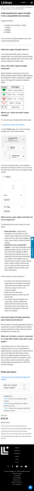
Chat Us (6, 408)
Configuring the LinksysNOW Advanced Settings (14, 431)
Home (2, 7)
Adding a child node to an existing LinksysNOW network (16, 428)
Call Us (6, 399)
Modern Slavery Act (17, 482)
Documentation (17, 478)
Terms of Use (17, 480)
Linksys (5, 451)
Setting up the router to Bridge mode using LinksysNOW (16, 433)
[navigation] (32, 3)
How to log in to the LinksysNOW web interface (13, 426)
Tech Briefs (17, 453)
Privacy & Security (17, 473)
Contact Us (17, 450)
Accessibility (17, 475)
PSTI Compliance (17, 484)
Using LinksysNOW (20, 7)
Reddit (6, 403)
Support (17, 447)
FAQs (17, 459)
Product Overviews (10, 7)
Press (17, 462)
